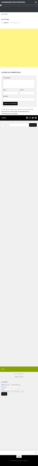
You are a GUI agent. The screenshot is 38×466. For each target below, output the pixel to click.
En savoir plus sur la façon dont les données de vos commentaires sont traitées (17, 111)
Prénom (3, 387)
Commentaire (7, 78)
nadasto (6, 22)
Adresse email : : (6, 391)
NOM (2, 389)
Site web (5, 96)
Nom (4, 90)
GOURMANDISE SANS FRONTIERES (13, 2)
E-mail (22, 90)
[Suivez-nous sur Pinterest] (36, 118)
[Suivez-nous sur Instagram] (30, 118)
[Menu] (36, 2)
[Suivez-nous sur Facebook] (27, 118)
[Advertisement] (19, 48)
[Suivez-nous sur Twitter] (33, 118)
